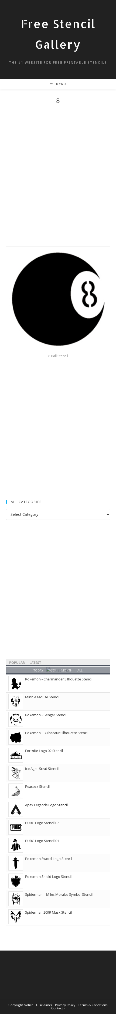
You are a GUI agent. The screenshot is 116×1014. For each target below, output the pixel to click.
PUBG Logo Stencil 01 (42, 840)
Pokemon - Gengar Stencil (45, 714)
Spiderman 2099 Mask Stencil (48, 912)
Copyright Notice (20, 1005)
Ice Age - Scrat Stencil (42, 768)
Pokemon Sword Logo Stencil (48, 858)
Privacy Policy (65, 1005)
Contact (57, 1008)
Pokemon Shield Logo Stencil (48, 876)
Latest (35, 662)
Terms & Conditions (93, 1005)
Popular (17, 662)
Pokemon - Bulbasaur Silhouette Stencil (56, 732)
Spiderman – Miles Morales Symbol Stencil (59, 894)
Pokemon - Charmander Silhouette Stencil (58, 679)
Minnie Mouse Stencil (42, 697)
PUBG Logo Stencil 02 (42, 822)
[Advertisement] (58, 186)
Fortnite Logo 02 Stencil (44, 750)
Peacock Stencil (37, 786)
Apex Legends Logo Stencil (46, 804)
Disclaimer (44, 1005)
